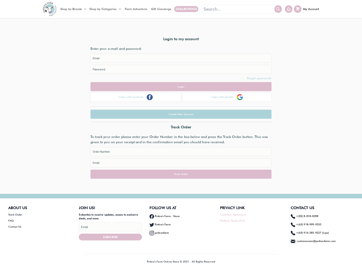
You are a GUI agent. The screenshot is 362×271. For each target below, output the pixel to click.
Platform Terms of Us (232, 220)
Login (181, 86)
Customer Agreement (233, 214)
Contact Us (14, 226)
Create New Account (181, 114)
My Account (311, 9)
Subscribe (110, 237)
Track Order (181, 174)
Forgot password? (259, 78)
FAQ (11, 220)
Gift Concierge (161, 9)
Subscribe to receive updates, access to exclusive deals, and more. (108, 216)
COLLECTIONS (186, 9)
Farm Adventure (136, 9)
